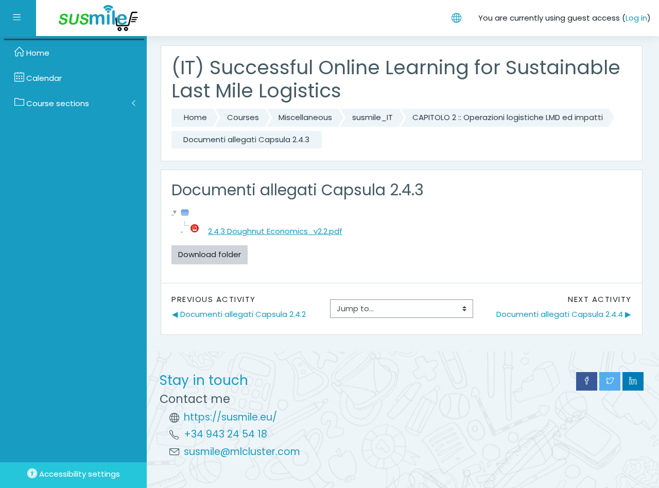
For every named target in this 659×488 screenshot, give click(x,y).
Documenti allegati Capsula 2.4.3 (246, 139)
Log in (636, 17)
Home (195, 117)
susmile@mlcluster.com (242, 452)
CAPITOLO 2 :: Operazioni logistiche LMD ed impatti (507, 117)
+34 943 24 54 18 (225, 434)
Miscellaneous (305, 117)
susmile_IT (372, 117)
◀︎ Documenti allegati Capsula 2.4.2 (239, 314)
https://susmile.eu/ (230, 417)
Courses (243, 117)
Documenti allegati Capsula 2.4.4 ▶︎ (563, 314)
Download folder (209, 254)
